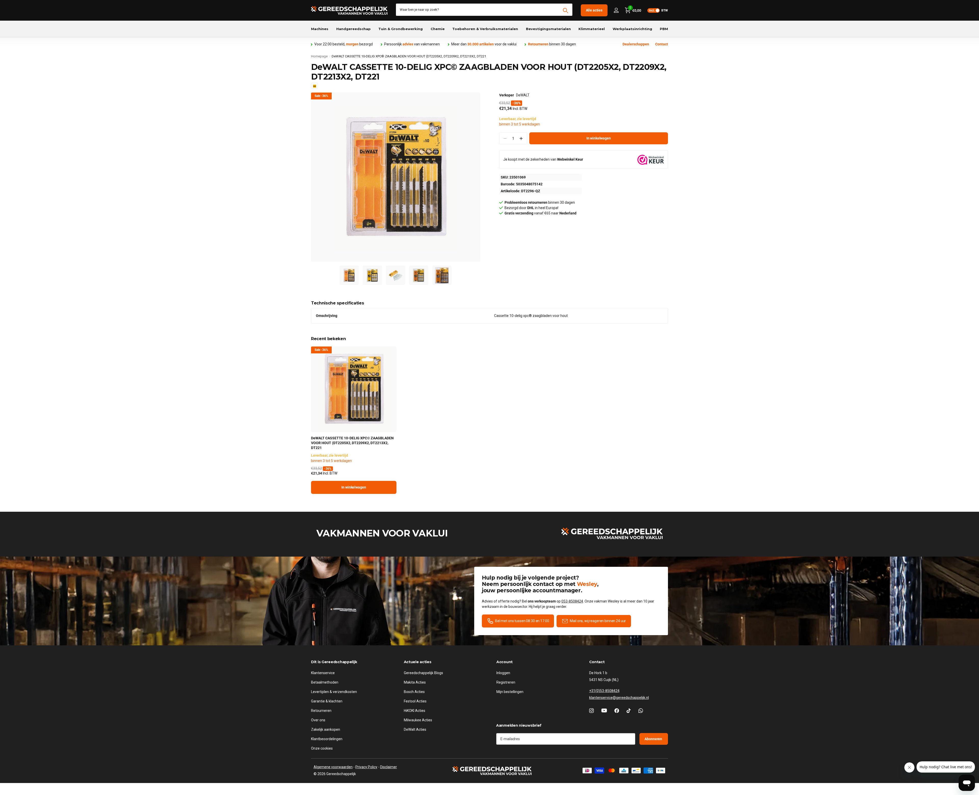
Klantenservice (323, 673)
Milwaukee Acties (418, 720)
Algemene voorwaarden (333, 767)
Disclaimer (388, 767)
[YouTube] (604, 711)
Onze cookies (322, 748)
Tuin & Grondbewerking (400, 29)
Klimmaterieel (591, 29)
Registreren (505, 682)
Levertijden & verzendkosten (334, 692)
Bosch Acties (414, 692)
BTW (658, 10)
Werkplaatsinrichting (632, 29)
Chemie (438, 29)
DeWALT (523, 95)
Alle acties (594, 10)
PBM (664, 29)
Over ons (318, 720)
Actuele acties (417, 662)
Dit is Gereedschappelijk (334, 662)
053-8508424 (572, 601)
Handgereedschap (353, 29)
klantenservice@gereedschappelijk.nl (619, 698)
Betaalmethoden (324, 682)
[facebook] (616, 710)
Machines (319, 29)
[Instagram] (591, 710)
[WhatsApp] (640, 710)
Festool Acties (415, 701)
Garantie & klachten (326, 701)
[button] (521, 139)
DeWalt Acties (415, 729)
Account (504, 662)
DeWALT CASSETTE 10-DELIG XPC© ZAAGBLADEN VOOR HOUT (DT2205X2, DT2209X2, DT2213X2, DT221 (352, 443)
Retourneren (321, 711)
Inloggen (503, 673)
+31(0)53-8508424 (604, 691)
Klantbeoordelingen (326, 739)
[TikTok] (629, 710)
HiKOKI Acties (414, 711)
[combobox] (484, 9)
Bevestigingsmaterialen (548, 29)
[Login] (616, 10)
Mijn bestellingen (509, 692)
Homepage (319, 56)
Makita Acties (415, 682)
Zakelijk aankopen (325, 729)
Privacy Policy (366, 767)
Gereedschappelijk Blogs (423, 673)
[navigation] (349, 275)
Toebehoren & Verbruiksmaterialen (485, 29)
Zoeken (566, 10)
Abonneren (654, 739)
